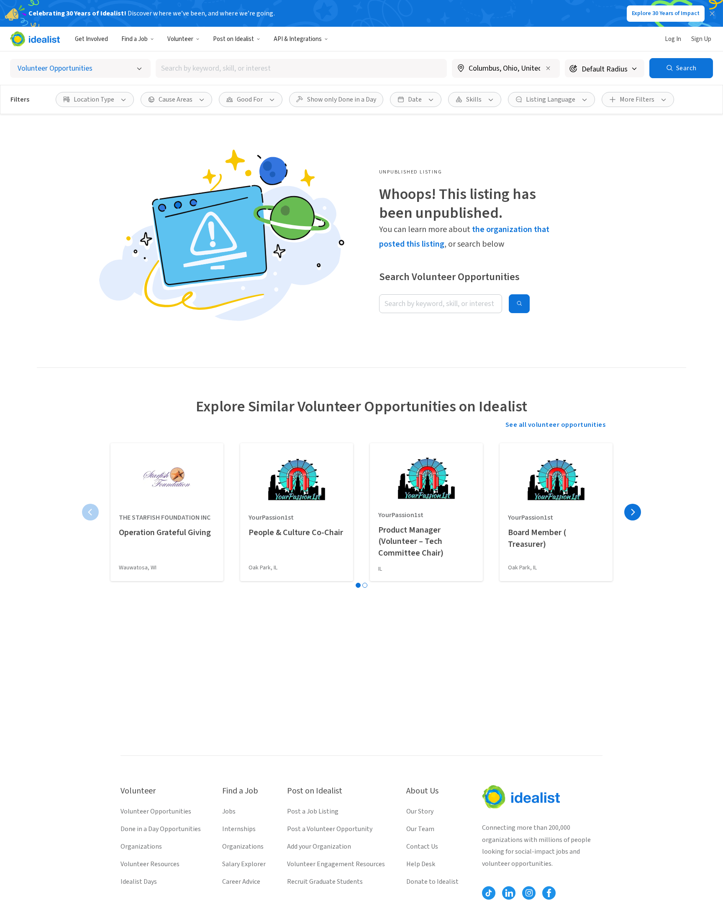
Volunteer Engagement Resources (336, 864)
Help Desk (420, 864)
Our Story (419, 811)
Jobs (229, 811)
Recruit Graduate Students (325, 881)
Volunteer (180, 39)
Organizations (141, 846)
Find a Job (134, 39)
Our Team (420, 829)
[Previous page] (90, 512)
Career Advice (241, 881)
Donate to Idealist (432, 881)
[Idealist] (35, 38)
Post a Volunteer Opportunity (329, 829)
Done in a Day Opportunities (160, 829)
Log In (673, 39)
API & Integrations (298, 39)
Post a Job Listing (312, 811)
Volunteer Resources (149, 864)
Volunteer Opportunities (155, 811)
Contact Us (422, 846)
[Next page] (632, 512)
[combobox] (301, 68)
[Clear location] (548, 68)
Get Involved (91, 39)
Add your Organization (319, 846)
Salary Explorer (244, 864)
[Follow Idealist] (488, 893)
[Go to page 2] (364, 585)
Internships (239, 829)
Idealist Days (138, 881)
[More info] (506, 69)
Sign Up (701, 39)
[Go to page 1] (358, 585)
